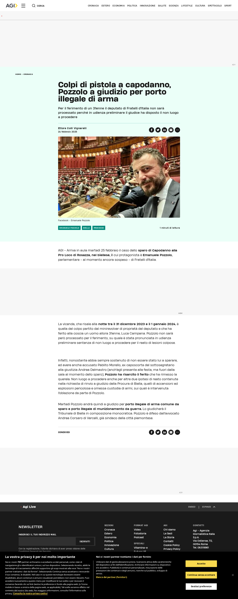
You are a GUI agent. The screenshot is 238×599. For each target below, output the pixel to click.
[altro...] (177, 130)
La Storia (169, 537)
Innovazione (147, 6)
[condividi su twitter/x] (158, 130)
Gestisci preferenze (201, 586)
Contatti (168, 541)
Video (137, 529)
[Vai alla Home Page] (11, 6)
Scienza (174, 6)
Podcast (139, 537)
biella (86, 228)
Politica (132, 6)
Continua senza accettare (201, 574)
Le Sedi (168, 533)
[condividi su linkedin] (164, 130)
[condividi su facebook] (151, 130)
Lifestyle (187, 6)
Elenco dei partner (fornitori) (111, 577)
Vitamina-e (141, 547)
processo (99, 228)
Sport (228, 6)
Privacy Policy (172, 549)
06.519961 (203, 547)
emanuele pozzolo (69, 228)
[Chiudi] (232, 574)
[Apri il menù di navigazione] (23, 6)
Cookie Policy (172, 545)
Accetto (201, 563)
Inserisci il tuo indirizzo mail (37, 534)
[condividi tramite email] (171, 130)
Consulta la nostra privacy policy (30, 593)
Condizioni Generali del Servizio (35, 551)
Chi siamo (170, 529)
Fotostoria (140, 533)
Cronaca (93, 6)
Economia (119, 6)
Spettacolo (215, 6)
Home (18, 74)
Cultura (200, 6)
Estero (106, 6)
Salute (162, 6)
